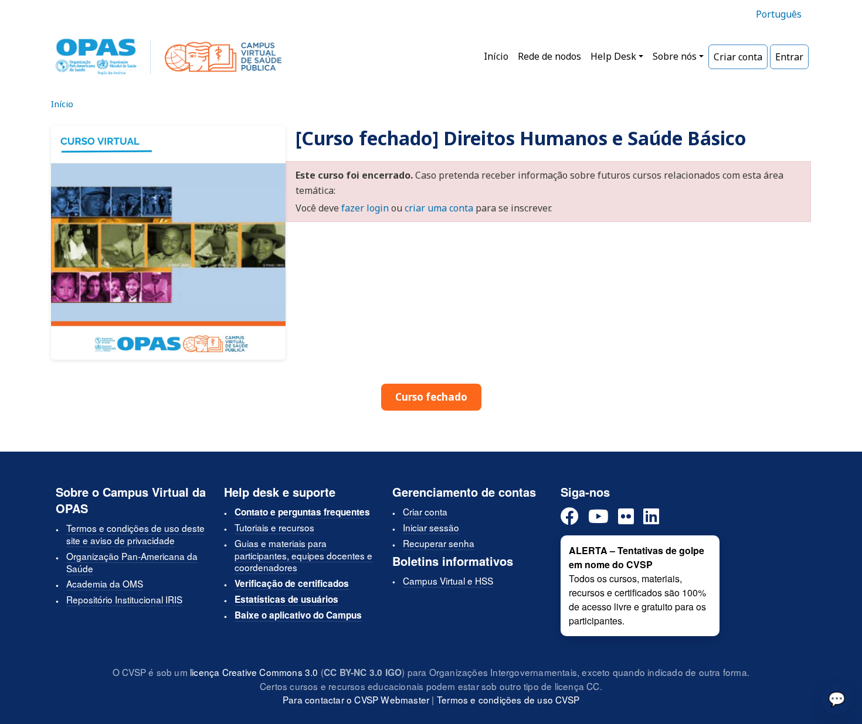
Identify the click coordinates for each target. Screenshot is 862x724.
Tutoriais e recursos (274, 527)
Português (779, 14)
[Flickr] (626, 517)
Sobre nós (675, 56)
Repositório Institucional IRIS (124, 599)
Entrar (789, 56)
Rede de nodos (549, 56)
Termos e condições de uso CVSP (508, 699)
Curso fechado (431, 397)
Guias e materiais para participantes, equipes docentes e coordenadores (303, 555)
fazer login (365, 208)
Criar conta (738, 56)
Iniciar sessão (431, 527)
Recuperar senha (438, 543)
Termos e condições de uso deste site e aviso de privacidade (135, 534)
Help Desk (613, 56)
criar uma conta (439, 208)
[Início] (168, 56)
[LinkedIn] (651, 517)
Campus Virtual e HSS (448, 580)
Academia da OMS (104, 583)
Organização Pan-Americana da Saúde (132, 562)
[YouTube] (598, 517)
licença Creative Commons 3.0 (254, 671)
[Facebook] (570, 517)
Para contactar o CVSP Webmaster (356, 699)
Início (496, 56)
